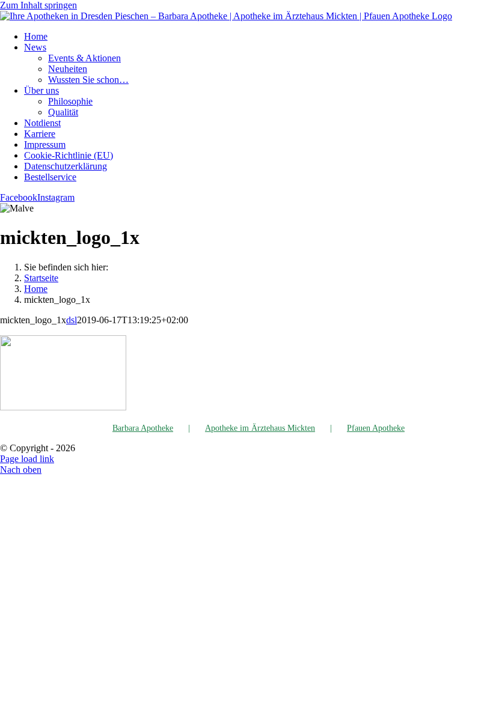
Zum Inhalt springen (38, 5)
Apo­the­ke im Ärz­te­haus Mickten (260, 428)
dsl (71, 320)
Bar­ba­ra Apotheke (142, 428)
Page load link (27, 459)
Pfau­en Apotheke (376, 428)
